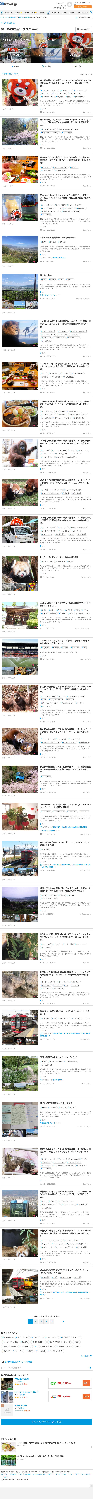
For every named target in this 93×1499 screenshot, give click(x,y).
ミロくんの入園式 (59, 93)
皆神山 (43, 610)
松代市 (85, 610)
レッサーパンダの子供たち (64, 1247)
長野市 (61, 280)
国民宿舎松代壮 (46, 170)
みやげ (43, 1201)
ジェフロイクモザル (48, 334)
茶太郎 (68, 97)
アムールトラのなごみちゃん (68, 1159)
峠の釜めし (81, 208)
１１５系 (75, 1018)
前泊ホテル (74, 167)
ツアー (26, 12)
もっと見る (85, 1356)
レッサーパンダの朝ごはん (50, 493)
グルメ (43, 374)
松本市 (43, 280)
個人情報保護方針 (39, 1474)
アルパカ (72, 450)
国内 (7, 17)
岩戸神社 (68, 610)
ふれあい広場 (46, 944)
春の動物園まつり (47, 97)
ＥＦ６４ (85, 1018)
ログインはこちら (59, 8)
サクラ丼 (52, 895)
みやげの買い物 (46, 205)
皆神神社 (62, 613)
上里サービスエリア (48, 415)
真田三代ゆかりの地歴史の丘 (79, 613)
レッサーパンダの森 (69, 742)
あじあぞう (45, 450)
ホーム (2, 17)
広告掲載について (16, 1474)
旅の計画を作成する (85, 17)
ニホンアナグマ (75, 982)
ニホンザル (76, 334)
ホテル (17, 12)
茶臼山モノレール (68, 1205)
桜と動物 (59, 97)
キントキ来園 (61, 739)
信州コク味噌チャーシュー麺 (68, 129)
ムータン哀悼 (72, 812)
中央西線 (62, 1107)
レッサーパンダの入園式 (72, 490)
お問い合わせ (86, 1474)
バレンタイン (84, 812)
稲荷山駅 (61, 242)
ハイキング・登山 (55, 1061)
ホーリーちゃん (57, 1244)
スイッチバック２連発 (49, 899)
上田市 (51, 610)
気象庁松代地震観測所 (49, 613)
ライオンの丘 (46, 338)
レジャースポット (63, 1346)
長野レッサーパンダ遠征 (61, 418)
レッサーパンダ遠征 (48, 129)
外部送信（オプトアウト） (57, 1474)
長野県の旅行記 (9, 23)
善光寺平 (69, 280)
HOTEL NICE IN (21, 1405)
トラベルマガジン (82, 12)
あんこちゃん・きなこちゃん (51, 1240)
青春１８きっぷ (64, 1018)
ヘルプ (5, 1477)
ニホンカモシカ (66, 90)
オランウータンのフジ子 (78, 331)
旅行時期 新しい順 (9, 74)
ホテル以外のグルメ (74, 411)
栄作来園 (65, 493)
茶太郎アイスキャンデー (70, 211)
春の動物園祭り (60, 534)
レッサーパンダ (74, 93)
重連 (54, 1018)
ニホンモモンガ (80, 90)
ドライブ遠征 (60, 411)
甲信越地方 (14, 17)
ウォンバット (63, 331)
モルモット (57, 985)
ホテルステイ (46, 167)
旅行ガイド (8, 12)
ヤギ (66, 985)
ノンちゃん (78, 1240)
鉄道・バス (75, 648)
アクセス (52, 1201)
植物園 (43, 1061)
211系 (43, 895)
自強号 (54, 1277)
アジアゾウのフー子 (48, 331)
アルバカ (56, 944)
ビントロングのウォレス (49, 703)
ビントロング (46, 93)
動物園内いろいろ (73, 338)
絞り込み (78, 66)
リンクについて (74, 1474)
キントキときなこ (47, 739)
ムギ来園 (44, 490)
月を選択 (47, 66)
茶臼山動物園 (79, 97)
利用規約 (27, 1474)
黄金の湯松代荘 (68, 377)
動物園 (76, 1346)
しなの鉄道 (45, 648)
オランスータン (59, 1162)
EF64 (43, 1107)
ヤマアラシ (75, 985)
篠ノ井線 (52, 242)
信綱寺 (59, 610)
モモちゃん (82, 1244)
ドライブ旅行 (60, 205)
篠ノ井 (27, 17)
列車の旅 (55, 648)
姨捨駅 (30, 1351)
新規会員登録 (82, 7)
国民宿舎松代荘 (69, 208)
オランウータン (46, 454)
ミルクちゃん (71, 1244)
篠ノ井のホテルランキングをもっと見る (46, 1422)
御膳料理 (44, 377)
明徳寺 (77, 610)
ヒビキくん (45, 1244)
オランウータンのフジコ (49, 90)
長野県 (21, 17)
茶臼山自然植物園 (70, 1061)
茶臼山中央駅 (82, 1205)
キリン (43, 700)
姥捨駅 (43, 242)
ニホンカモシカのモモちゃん (63, 1165)
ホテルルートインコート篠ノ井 (26, 1392)
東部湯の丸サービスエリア (50, 133)
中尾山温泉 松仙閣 (22, 1379)
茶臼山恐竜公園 (46, 1065)
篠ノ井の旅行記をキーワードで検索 (18, 1362)
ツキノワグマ (46, 1165)
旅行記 (42, 12)
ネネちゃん (68, 1240)
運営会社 (4, 1474)
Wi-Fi (33, 12)
